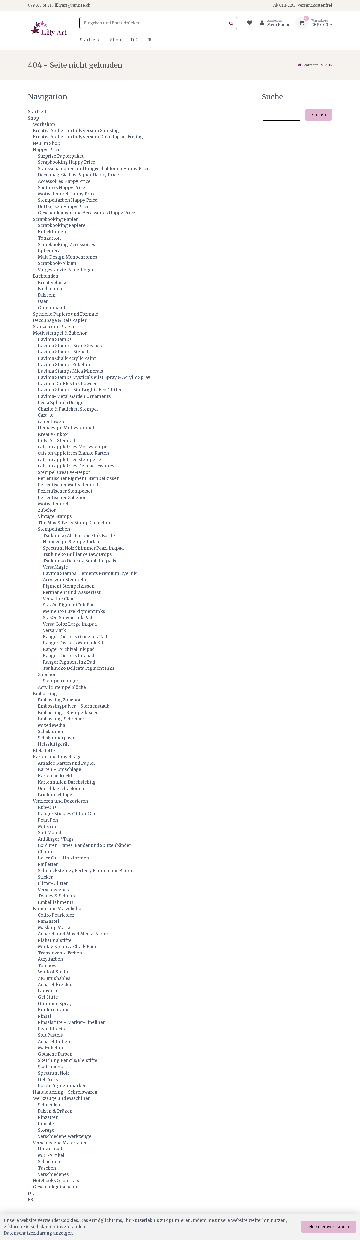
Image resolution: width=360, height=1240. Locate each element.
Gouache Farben (55, 1054)
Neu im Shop (46, 143)
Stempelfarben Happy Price (67, 200)
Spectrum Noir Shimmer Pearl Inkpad (83, 548)
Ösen (43, 301)
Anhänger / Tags (55, 839)
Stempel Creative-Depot (64, 472)
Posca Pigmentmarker (62, 1085)
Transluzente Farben (60, 953)
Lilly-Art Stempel (56, 440)
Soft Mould (49, 832)
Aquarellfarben (54, 1041)
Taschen (47, 1168)
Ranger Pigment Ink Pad (69, 662)
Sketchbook (50, 1067)
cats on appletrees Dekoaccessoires (76, 466)
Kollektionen (52, 232)
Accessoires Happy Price (64, 181)
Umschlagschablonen (61, 788)
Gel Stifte (48, 997)
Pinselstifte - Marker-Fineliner (71, 1022)
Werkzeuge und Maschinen (62, 1098)
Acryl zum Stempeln (64, 579)
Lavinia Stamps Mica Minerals (70, 371)
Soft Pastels (50, 1035)
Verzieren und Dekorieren (60, 801)
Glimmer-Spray (55, 1003)
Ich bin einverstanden (328, 1226)
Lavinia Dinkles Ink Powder (67, 383)
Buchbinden (45, 276)
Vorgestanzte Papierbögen (66, 270)
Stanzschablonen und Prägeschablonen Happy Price (93, 168)
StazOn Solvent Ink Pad (67, 617)
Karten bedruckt (55, 776)
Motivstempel (53, 504)
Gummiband (51, 308)
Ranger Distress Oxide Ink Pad (75, 636)
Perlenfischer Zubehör (62, 497)
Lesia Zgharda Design (61, 402)
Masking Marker (55, 927)
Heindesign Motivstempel (66, 428)
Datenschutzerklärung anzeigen (38, 1233)
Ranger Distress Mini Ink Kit (73, 643)
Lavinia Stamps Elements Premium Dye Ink (90, 573)
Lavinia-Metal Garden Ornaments (74, 396)
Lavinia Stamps (55, 339)
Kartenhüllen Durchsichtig (67, 782)
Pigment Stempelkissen (69, 586)
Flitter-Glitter (53, 883)
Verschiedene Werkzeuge (64, 1136)
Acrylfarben (50, 959)
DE (134, 40)
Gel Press (48, 1079)
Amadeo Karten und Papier (66, 763)
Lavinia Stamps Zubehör (64, 364)
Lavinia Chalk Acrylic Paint (67, 358)
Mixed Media (51, 725)
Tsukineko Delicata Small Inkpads (79, 561)
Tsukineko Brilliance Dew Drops (77, 554)
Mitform (47, 826)
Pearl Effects (51, 1029)
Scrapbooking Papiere (61, 225)
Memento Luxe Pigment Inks (74, 611)
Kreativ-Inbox (53, 434)
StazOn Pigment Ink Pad (68, 605)
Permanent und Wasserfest (72, 592)
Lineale (46, 1123)
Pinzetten (48, 1117)
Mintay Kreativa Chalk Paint (68, 946)
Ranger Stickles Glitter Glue (68, 814)
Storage (46, 1130)
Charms (46, 852)
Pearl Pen (48, 820)
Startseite (90, 40)
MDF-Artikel (51, 1155)
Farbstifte (48, 991)
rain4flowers (51, 421)
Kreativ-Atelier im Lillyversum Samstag (76, 130)
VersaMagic (55, 567)
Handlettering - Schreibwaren (65, 1092)
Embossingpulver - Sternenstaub (73, 706)
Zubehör (47, 510)
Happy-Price (46, 149)
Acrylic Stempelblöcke (62, 687)
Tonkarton (49, 238)
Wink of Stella (53, 972)
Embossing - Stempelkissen (68, 712)
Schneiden (49, 1105)
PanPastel (48, 921)
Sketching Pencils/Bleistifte (67, 1060)
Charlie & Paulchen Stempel (68, 409)
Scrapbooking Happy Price (66, 162)
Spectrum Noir (53, 1073)
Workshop (44, 124)
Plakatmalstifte (54, 940)
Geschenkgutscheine (55, 1187)
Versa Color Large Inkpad (70, 624)
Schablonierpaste (56, 738)
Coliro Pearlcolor (56, 915)
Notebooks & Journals (56, 1180)
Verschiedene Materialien (60, 1142)
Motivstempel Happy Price (67, 194)
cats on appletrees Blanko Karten (73, 453)
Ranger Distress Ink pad (68, 655)
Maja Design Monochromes (67, 257)
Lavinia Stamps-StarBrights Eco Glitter (80, 390)
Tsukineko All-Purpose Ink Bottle (79, 535)
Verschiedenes (53, 889)
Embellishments (55, 902)
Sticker (45, 877)
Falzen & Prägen (55, 1111)
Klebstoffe (44, 750)
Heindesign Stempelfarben (72, 541)
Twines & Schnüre (57, 896)
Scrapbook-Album (57, 263)
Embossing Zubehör (59, 700)
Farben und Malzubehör (58, 908)
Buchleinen (50, 288)
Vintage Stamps (55, 516)
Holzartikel (50, 1149)
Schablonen (50, 731)
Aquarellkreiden (55, 984)
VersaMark (54, 630)
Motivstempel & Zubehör (60, 333)
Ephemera (49, 251)
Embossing (45, 693)
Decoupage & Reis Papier (60, 320)
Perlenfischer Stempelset (65, 491)
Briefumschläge (55, 794)
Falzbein (47, 295)
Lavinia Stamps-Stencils (64, 352)
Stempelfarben (54, 529)
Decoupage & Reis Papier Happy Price (78, 175)
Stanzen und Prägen (54, 326)
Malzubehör (51, 1047)
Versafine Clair (58, 599)
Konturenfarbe (54, 1010)
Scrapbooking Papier (55, 219)
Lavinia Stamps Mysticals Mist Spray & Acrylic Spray (94, 377)
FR (149, 40)
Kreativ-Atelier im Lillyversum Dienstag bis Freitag (88, 137)
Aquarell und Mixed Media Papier (73, 934)
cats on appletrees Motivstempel (73, 447)
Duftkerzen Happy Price (63, 206)
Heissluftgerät (53, 744)
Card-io (46, 415)
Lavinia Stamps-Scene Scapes (70, 346)
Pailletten (48, 864)
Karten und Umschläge (57, 757)
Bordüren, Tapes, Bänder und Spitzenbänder (84, 845)
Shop (115, 40)
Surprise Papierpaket (61, 156)
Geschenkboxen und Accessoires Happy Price (86, 213)
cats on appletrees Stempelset (70, 459)
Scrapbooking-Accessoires (66, 244)
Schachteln (50, 1161)
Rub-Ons (47, 807)
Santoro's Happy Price (61, 187)
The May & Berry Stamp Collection (75, 523)
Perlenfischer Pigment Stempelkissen (79, 478)
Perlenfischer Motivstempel (68, 485)
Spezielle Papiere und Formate (65, 314)
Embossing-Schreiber (61, 719)
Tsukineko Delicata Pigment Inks (78, 668)
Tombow (47, 965)
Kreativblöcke (53, 282)
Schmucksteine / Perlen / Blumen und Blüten (86, 870)
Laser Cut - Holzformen (63, 858)
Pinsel (44, 1016)
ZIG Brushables (54, 978)
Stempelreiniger (60, 681)
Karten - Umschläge (59, 769)
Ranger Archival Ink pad (69, 649)
